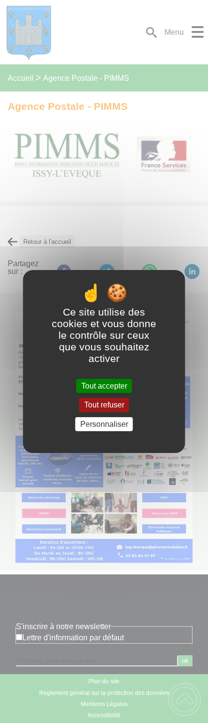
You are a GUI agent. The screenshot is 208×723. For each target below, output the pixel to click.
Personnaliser (104, 424)
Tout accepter (104, 386)
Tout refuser (104, 405)
